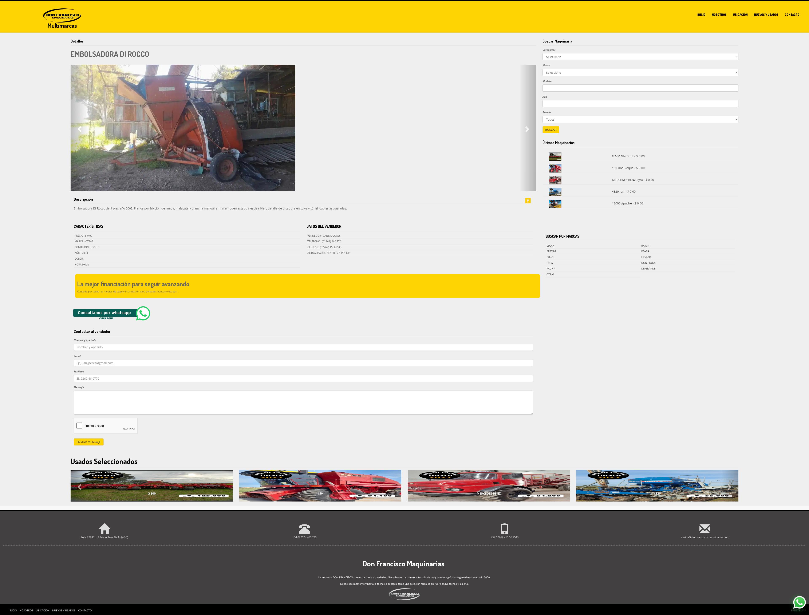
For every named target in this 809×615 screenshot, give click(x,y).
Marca (546, 65)
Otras (550, 274)
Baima (645, 245)
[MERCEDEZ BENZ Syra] (555, 180)
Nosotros (719, 14)
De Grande (648, 268)
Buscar (551, 130)
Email (77, 356)
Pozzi (549, 257)
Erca (549, 263)
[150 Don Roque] (555, 168)
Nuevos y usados (766, 14)
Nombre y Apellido (85, 340)
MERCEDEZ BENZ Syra (628, 180)
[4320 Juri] (555, 191)
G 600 (152, 493)
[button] (79, 128)
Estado (546, 112)
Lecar (550, 245)
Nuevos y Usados (63, 610)
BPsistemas (798, 610)
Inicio (701, 14)
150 (320, 493)
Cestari (646, 257)
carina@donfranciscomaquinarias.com (705, 537)
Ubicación (740, 14)
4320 (657, 493)
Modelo (547, 81)
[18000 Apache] (555, 203)
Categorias (549, 50)
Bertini (551, 251)
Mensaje (79, 387)
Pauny (550, 268)
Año (544, 97)
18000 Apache (622, 203)
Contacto (792, 14)
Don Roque (648, 263)
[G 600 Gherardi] (555, 156)
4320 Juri (618, 191)
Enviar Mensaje (88, 442)
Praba (645, 251)
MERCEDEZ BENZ (489, 493)
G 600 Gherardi (623, 156)
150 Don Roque (623, 168)
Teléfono (79, 371)
